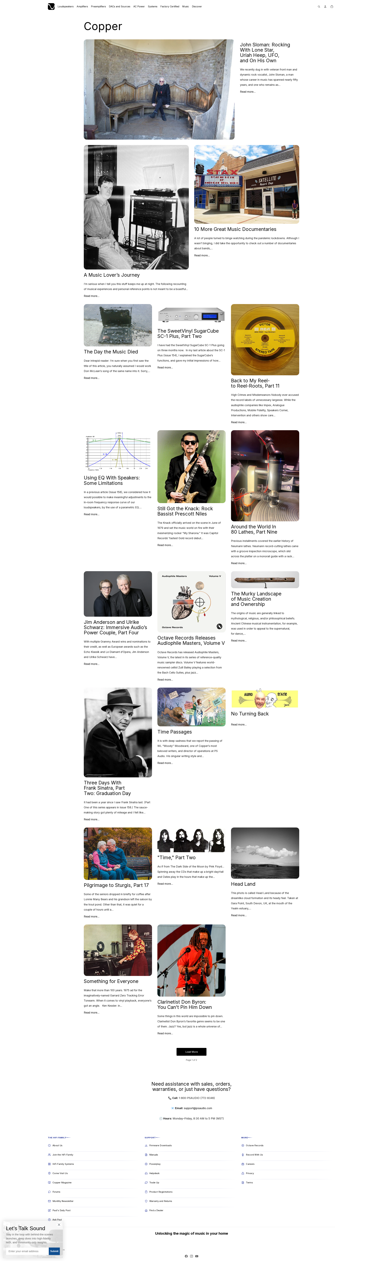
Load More (191, 1051)
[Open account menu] (325, 6)
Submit (54, 1251)
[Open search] (319, 6)
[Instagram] (191, 1256)
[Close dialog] (59, 1224)
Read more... (248, 91)
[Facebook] (186, 1256)
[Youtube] (197, 1256)
